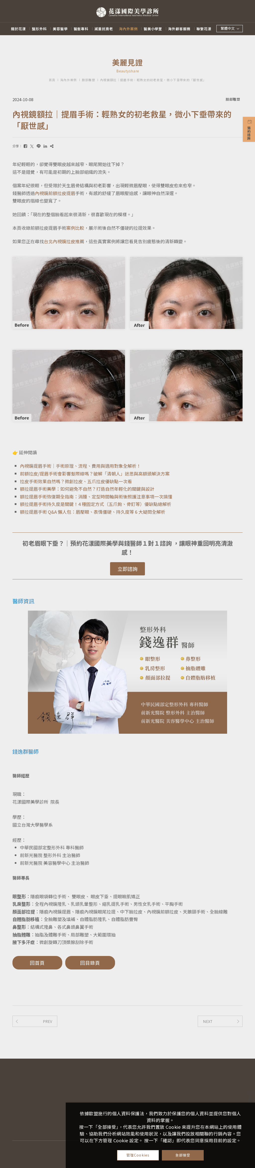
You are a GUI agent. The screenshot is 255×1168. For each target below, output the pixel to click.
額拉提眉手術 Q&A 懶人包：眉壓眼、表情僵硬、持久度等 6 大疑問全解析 (92, 511)
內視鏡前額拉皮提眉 (55, 193)
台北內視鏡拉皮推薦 (64, 241)
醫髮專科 (81, 28)
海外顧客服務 (179, 28)
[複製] (52, 146)
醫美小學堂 (153, 28)
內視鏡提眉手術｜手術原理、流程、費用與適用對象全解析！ (80, 466)
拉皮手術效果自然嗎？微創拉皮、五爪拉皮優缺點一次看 (76, 481)
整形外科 (39, 28)
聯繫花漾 (203, 28)
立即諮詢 (127, 568)
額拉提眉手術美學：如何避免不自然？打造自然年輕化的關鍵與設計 (87, 488)
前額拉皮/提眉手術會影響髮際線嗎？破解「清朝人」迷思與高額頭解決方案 (95, 473)
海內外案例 (128, 28)
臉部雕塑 (88, 79)
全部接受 (183, 1155)
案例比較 (75, 228)
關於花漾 (18, 28)
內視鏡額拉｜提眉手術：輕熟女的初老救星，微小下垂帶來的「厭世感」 (153, 79)
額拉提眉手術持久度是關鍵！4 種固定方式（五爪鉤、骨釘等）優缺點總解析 (95, 504)
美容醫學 (60, 28)
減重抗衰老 (103, 28)
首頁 (52, 79)
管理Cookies (138, 1155)
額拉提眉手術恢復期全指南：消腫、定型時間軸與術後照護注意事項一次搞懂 (96, 496)
